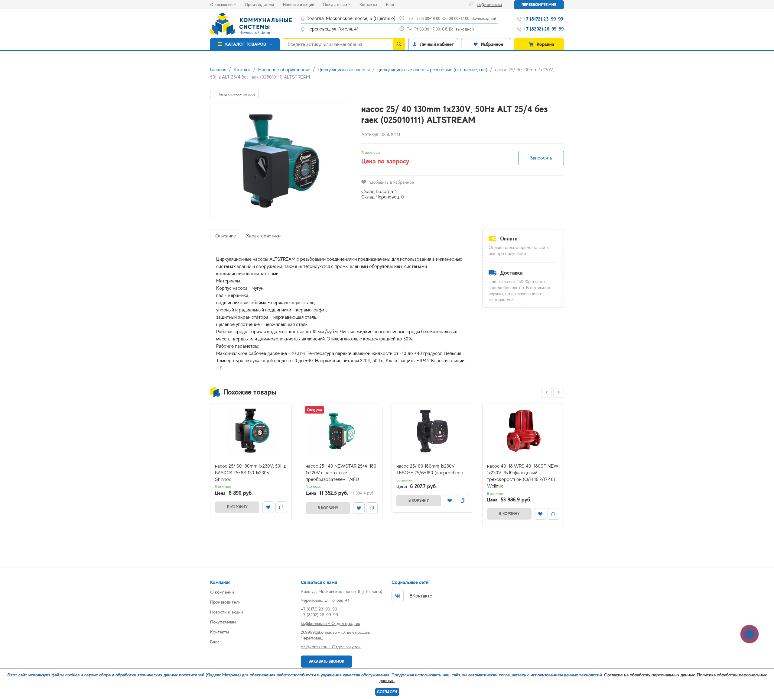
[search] (399, 44)
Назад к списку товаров (236, 94)
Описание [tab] (225, 236)
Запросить (541, 158)
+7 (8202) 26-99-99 (319, 614)
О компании (221, 4)
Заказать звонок (326, 661)
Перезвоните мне (539, 4)
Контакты (372, 4)
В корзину (237, 507)
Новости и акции (303, 4)
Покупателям (335, 4)
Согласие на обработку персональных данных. (650, 674)
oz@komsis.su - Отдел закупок (331, 646)
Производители (264, 4)
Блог (395, 4)
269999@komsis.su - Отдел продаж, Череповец (336, 635)
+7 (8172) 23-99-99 (319, 608)
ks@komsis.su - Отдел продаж (330, 623)
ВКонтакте (421, 596)
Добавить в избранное (392, 182)
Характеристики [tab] (263, 236)
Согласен (387, 692)
